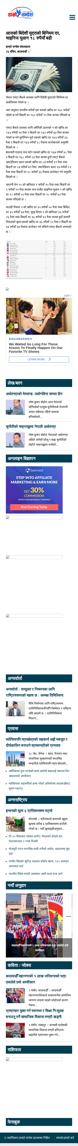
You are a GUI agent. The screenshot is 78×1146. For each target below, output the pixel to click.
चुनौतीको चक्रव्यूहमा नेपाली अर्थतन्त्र (31, 426)
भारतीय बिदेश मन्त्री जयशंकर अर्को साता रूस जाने (35, 873)
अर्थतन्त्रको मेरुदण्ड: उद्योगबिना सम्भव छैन (34, 394)
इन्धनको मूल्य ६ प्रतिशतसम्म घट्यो (29, 811)
